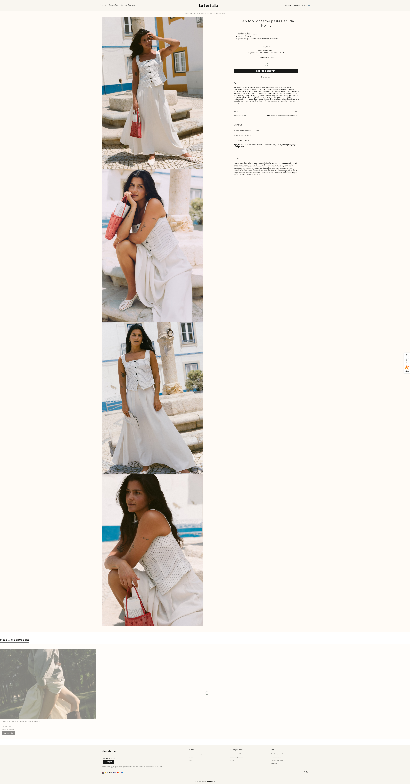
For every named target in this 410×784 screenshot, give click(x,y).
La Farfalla (188, 13)
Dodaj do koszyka (265, 71)
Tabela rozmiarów (266, 58)
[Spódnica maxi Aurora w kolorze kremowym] (48, 684)
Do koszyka (8, 733)
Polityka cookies (276, 757)
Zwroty (232, 760)
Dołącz (109, 762)
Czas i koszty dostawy (236, 757)
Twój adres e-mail (108, 758)
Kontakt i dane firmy (195, 754)
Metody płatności (235, 754)
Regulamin (274, 763)
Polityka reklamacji (277, 760)
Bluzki (196, 13)
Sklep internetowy (204, 781)
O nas (191, 757)
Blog (190, 760)
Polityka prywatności (277, 754)
